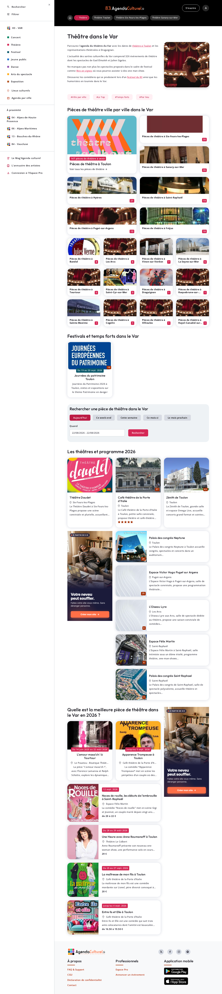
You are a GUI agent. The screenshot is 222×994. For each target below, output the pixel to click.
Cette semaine (129, 417)
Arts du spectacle (21, 74)
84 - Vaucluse (20, 144)
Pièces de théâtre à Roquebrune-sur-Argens (189, 292)
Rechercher (138, 432)
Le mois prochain (177, 417)
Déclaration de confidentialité (84, 979)
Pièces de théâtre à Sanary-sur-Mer (163, 166)
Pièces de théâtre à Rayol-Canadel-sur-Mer (189, 322)
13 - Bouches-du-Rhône (26, 136)
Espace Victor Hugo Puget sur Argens (173, 572)
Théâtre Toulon (102, 17)
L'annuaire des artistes (23, 165)
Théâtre (16, 44)
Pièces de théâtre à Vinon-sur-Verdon (153, 260)
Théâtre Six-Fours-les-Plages (131, 17)
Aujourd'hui (80, 417)
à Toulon (138, 756)
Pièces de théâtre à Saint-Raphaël (162, 197)
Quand (73, 425)
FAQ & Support (75, 969)
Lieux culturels (18, 90)
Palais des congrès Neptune (167, 538)
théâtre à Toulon (141, 45)
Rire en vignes (84, 70)
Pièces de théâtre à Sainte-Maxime (81, 321)
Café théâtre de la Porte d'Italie (134, 499)
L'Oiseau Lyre (158, 607)
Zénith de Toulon (177, 497)
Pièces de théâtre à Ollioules (153, 321)
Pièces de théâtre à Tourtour (81, 291)
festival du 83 (135, 77)
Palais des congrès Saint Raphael (170, 676)
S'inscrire (191, 8)
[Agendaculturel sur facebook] (170, 952)
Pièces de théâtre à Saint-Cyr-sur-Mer (117, 291)
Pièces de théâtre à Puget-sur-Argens (92, 228)
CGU (69, 974)
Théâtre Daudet (80, 497)
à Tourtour (90, 756)
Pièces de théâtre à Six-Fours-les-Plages (165, 136)
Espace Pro (122, 969)
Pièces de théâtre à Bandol (81, 260)
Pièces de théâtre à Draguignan (153, 291)
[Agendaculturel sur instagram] (179, 952)
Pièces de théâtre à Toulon (90, 164)
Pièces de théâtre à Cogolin (117, 321)
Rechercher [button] (16, 7)
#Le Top (101, 97)
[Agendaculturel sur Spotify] (187, 952)
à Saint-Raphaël (129, 797)
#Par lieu (144, 97)
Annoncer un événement (130, 974)
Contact (71, 985)
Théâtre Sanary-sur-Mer (165, 17)
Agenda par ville (19, 98)
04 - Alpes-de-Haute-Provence (22, 119)
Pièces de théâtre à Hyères (85, 197)
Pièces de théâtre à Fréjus (157, 228)
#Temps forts (122, 97)
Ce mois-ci (152, 417)
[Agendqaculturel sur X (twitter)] (161, 952)
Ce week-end (103, 417)
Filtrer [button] (13, 14)
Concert (16, 37)
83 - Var (17, 27)
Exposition (17, 81)
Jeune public (18, 59)
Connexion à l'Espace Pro (25, 173)
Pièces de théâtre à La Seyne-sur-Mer (189, 260)
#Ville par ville (78, 97)
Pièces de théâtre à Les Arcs (117, 260)
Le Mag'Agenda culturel (24, 158)
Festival (16, 51)
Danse (15, 66)
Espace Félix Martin (162, 641)
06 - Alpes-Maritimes (24, 128)
